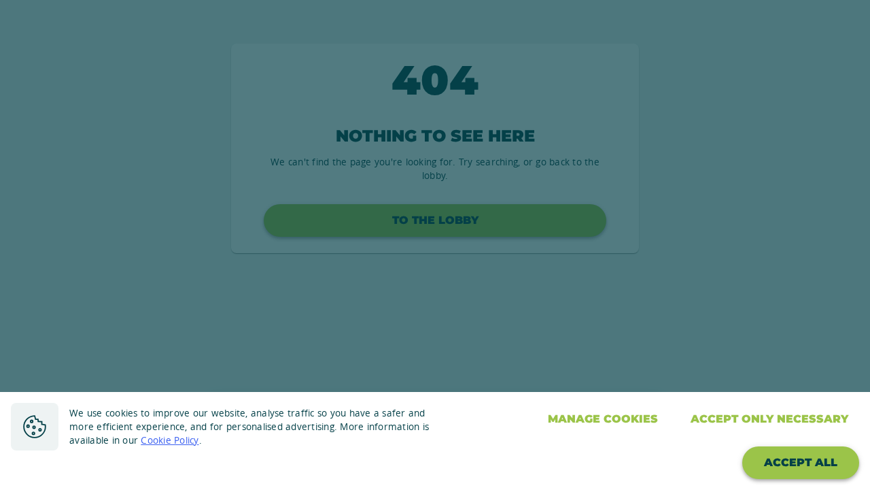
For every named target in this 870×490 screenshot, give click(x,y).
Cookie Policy (169, 440)
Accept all (800, 462)
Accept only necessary (769, 418)
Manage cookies (603, 418)
